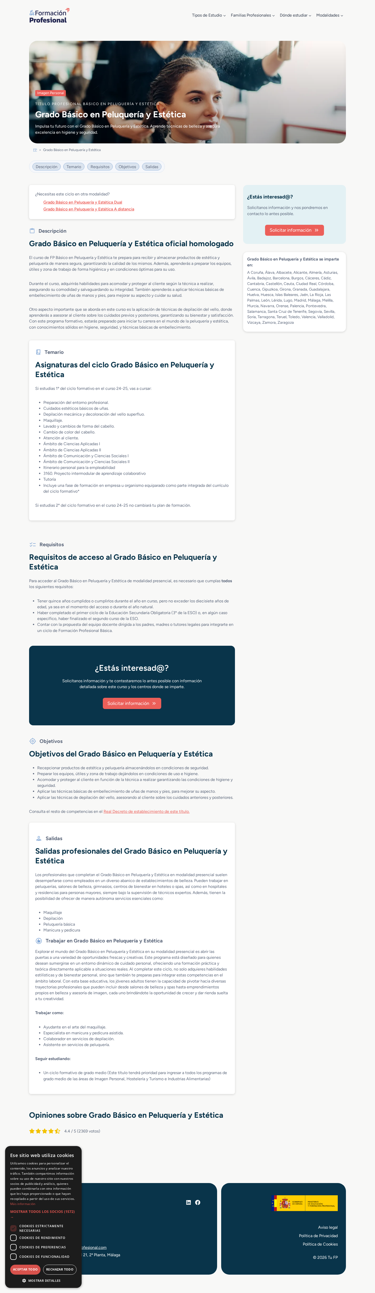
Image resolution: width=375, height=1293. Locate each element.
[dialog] (43, 1217)
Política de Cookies (320, 1244)
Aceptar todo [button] (25, 1269)
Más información (22, 1204)
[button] (43, 1214)
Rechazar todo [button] (59, 1269)
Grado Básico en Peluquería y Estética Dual (82, 202)
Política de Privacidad (318, 1235)
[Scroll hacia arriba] (362, 1265)
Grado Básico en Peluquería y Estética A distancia (88, 209)
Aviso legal (328, 1227)
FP (35, 150)
